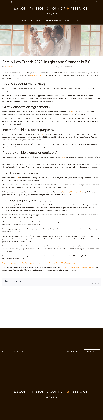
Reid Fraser (8, 67)
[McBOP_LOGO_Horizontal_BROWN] (51, 6)
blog (71, 111)
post (8, 88)
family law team (88, 246)
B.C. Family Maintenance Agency (73, 192)
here (63, 157)
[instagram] (12, 2)
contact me (59, 246)
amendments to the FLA (32, 205)
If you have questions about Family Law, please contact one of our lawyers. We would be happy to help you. (40, 263)
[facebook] (9, 2)
